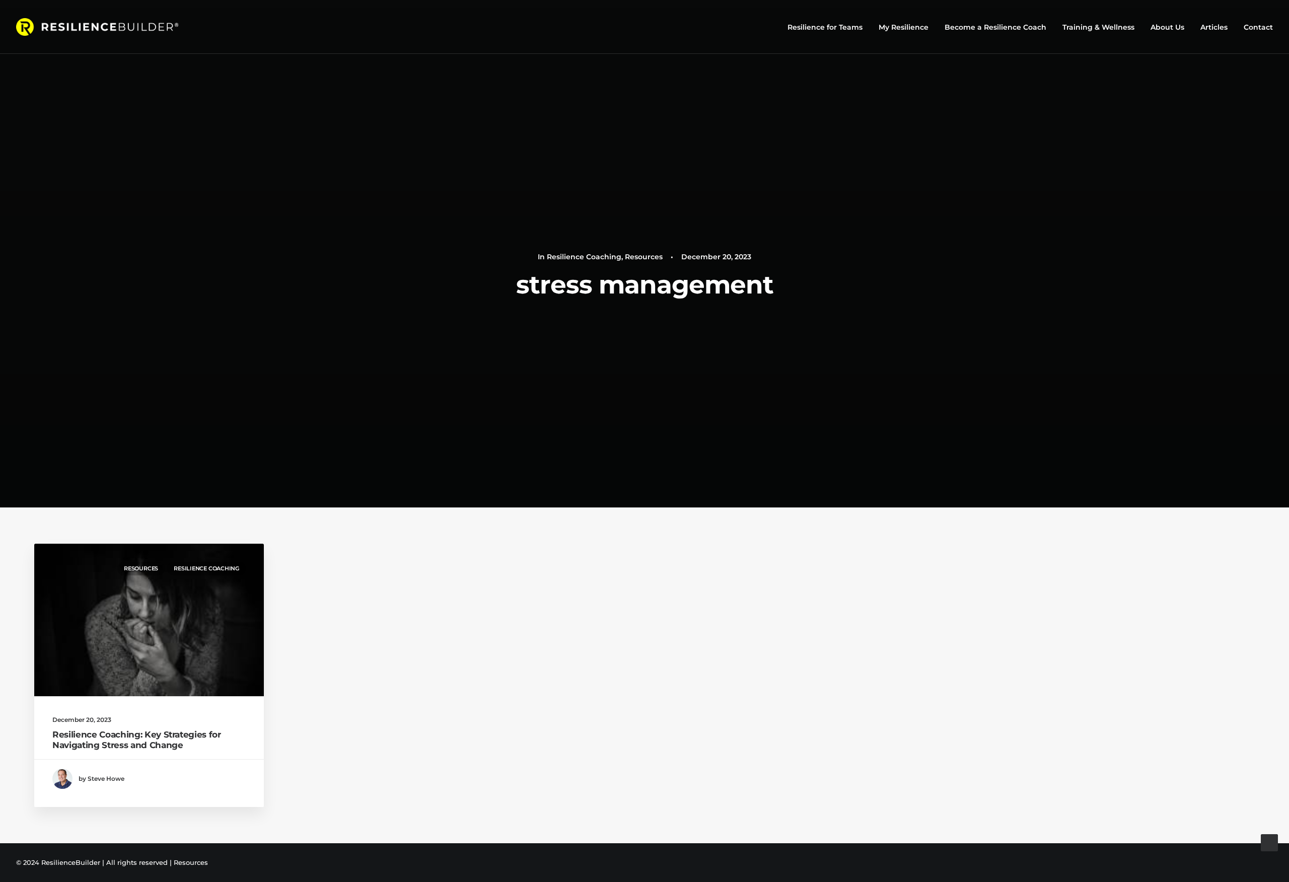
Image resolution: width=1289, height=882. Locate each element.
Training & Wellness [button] (1098, 27)
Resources (644, 256)
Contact (1258, 27)
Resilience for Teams (825, 27)
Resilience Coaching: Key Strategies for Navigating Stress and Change (136, 739)
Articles (1214, 27)
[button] (149, 620)
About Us (1167, 27)
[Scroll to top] (1269, 842)
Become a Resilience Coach (995, 27)
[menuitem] (828, 27)
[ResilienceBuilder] (97, 27)
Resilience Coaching (584, 256)
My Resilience (903, 27)
